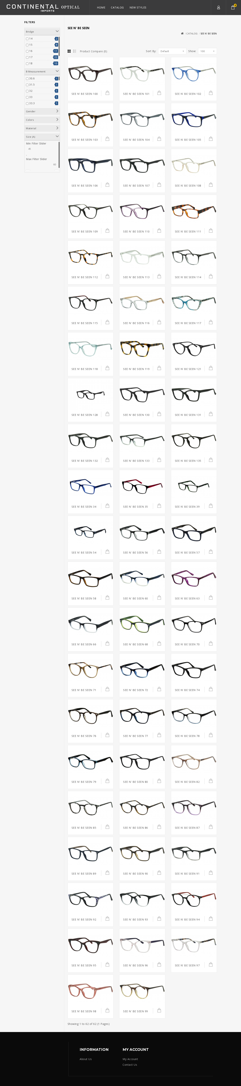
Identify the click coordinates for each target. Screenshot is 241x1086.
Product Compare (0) (93, 51)
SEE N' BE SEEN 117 (188, 323)
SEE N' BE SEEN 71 (84, 690)
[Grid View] (69, 51)
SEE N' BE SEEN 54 (84, 552)
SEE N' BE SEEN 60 (135, 598)
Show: (192, 51)
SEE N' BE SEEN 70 (187, 644)
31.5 (32, 84)
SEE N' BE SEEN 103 (85, 139)
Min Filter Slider (36, 143)
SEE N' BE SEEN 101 (136, 94)
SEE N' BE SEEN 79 (84, 782)
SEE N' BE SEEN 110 (136, 231)
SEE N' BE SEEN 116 (136, 323)
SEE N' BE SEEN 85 (84, 827)
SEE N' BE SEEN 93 (135, 919)
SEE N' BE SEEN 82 (187, 782)
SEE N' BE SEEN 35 (135, 506)
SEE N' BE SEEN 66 (84, 644)
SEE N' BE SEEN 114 (188, 277)
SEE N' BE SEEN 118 (85, 369)
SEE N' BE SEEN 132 (85, 460)
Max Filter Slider (36, 159)
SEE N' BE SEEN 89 (84, 873)
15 (30, 44)
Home (101, 7)
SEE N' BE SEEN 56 (135, 552)
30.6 (32, 78)
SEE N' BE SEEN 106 (85, 185)
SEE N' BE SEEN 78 (187, 736)
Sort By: (151, 51)
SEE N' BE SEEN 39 (187, 506)
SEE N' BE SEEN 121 (188, 369)
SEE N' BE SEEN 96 (135, 965)
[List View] (74, 51)
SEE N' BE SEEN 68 (135, 644)
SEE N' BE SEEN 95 (84, 965)
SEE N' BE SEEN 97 (187, 965)
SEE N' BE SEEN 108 (188, 185)
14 (30, 38)
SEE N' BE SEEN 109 (85, 231)
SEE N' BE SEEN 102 (188, 94)
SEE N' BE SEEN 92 (84, 919)
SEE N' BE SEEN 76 (84, 736)
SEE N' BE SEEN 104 (136, 139)
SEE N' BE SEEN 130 (136, 415)
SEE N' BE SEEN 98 (84, 1011)
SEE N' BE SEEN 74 (187, 690)
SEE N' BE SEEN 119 (136, 369)
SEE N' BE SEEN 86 (135, 827)
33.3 (32, 103)
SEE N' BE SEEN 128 (85, 415)
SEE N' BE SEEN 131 (188, 415)
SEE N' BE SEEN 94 (187, 919)
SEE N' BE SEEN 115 (85, 323)
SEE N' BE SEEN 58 (84, 598)
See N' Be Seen (209, 33)
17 (30, 57)
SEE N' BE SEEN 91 (187, 873)
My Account (218, 7)
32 (30, 91)
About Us (86, 1059)
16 (30, 51)
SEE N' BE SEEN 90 (135, 873)
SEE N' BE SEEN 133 (136, 460)
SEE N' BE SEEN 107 (136, 185)
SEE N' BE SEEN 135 (188, 460)
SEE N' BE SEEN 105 (188, 139)
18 (30, 63)
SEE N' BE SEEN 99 (135, 1011)
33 (30, 97)
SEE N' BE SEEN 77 (135, 736)
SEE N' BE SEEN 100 (85, 94)
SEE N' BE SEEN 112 (85, 277)
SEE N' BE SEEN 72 (135, 690)
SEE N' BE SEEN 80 (135, 782)
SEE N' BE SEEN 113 (136, 277)
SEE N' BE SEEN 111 (188, 231)
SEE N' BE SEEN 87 (187, 827)
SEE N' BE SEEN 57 (187, 552)
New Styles (138, 7)
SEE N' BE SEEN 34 (84, 506)
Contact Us (130, 1064)
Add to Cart (105, 93)
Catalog (117, 7)
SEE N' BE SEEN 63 (187, 598)
